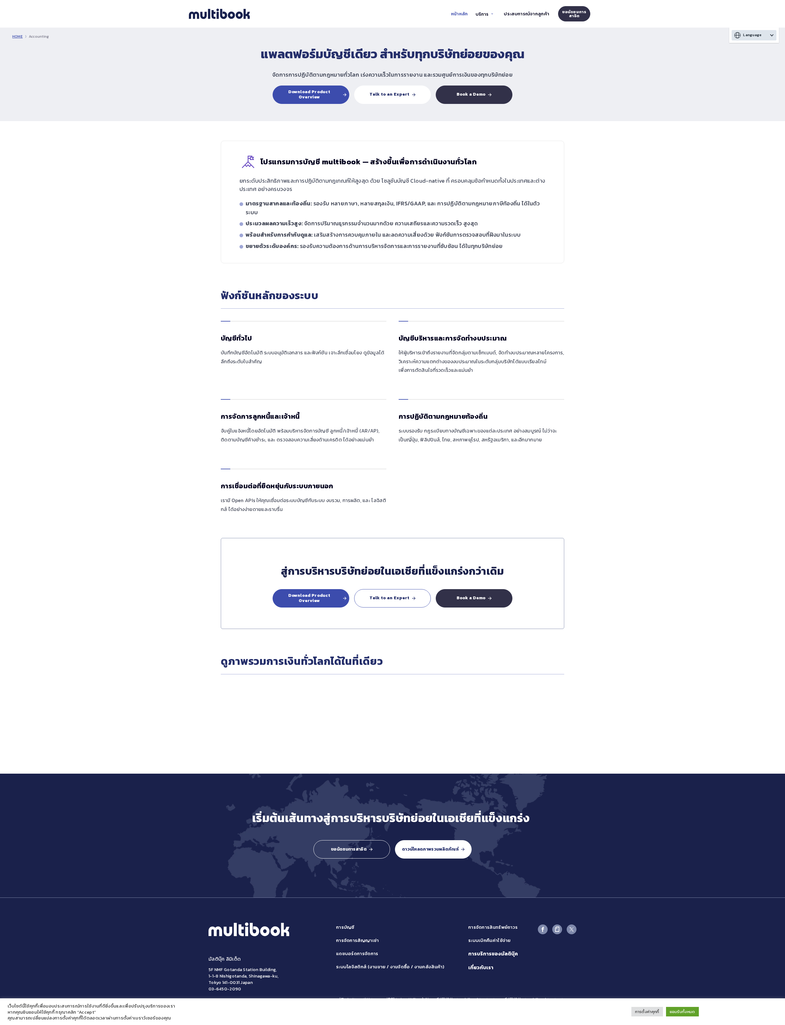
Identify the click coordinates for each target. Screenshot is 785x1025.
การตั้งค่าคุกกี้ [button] (647, 1012)
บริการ (482, 13)
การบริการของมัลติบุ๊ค (493, 953)
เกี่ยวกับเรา (480, 967)
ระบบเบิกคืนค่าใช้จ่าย (489, 940)
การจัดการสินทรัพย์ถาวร (493, 927)
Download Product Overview (309, 94)
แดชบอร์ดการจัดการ (357, 953)
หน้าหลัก (459, 13)
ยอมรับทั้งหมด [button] (682, 1012)
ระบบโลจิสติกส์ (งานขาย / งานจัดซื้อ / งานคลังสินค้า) (390, 966)
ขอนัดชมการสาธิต (574, 14)
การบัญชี (345, 927)
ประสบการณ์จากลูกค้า (526, 13)
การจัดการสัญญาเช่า (357, 940)
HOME (17, 36)
